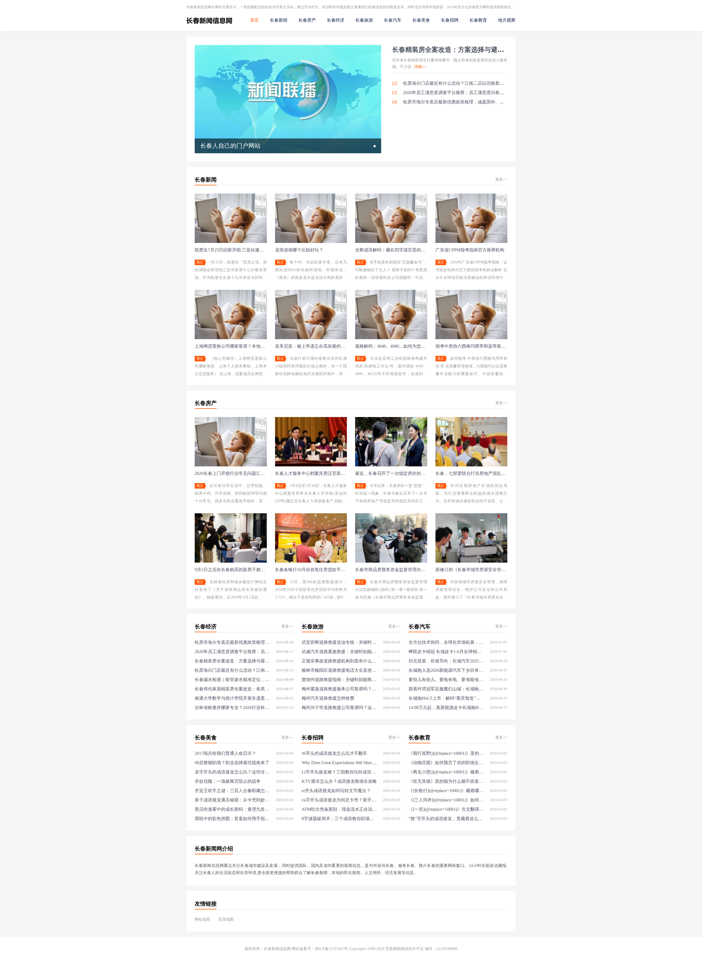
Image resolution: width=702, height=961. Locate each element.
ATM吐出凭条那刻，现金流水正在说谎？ (339, 809)
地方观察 (507, 20)
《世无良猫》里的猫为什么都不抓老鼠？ (446, 781)
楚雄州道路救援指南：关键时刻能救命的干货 (339, 679)
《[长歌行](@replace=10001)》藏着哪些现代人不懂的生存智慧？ (446, 790)
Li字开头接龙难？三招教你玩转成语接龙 (339, 772)
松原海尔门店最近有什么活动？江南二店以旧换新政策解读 (460, 83)
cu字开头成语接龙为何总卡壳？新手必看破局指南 (339, 800)
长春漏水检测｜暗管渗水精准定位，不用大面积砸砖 (232, 679)
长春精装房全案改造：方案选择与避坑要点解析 (461, 49)
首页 (254, 20)
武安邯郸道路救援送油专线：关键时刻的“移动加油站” (339, 642)
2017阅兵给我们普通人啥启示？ (225, 753)
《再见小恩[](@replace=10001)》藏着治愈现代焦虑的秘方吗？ (446, 772)
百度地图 (226, 919)
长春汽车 (392, 20)
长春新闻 (278, 20)
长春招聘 (449, 20)
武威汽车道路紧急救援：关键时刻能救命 (339, 651)
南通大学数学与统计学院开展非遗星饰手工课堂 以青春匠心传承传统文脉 (232, 698)
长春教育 (478, 20)
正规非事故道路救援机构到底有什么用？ (339, 661)
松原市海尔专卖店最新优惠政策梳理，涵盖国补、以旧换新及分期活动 (471, 102)
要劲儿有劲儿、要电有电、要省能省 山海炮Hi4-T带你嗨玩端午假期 (446, 679)
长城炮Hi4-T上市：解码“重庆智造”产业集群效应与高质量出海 (446, 698)
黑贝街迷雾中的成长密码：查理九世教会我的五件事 (232, 809)
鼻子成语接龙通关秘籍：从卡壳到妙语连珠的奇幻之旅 (232, 800)
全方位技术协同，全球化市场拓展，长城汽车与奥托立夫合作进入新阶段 (446, 642)
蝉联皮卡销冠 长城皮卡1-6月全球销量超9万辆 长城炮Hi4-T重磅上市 (446, 651)
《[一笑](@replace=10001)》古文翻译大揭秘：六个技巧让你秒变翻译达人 (446, 809)
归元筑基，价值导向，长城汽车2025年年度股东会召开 (446, 661)
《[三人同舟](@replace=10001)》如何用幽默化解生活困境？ (446, 800)
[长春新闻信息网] (209, 25)
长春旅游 (364, 20)
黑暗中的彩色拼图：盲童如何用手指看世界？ (232, 818)
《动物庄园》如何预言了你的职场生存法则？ (446, 762)
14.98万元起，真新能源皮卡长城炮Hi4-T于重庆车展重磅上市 (446, 707)
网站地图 (202, 919)
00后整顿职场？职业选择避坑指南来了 (232, 762)
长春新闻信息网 (277, 949)
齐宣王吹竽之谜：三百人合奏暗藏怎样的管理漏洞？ (232, 790)
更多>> (501, 179)
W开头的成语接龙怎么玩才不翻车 (334, 753)
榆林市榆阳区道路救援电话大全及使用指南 (339, 670)
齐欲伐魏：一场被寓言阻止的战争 (228, 781)
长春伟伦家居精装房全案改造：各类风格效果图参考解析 (232, 689)
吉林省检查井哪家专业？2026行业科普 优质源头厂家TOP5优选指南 (232, 707)
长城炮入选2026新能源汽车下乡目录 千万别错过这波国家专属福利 (446, 670)
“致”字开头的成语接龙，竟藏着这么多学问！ (446, 818)
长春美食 (421, 20)
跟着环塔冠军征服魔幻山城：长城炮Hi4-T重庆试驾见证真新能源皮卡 (446, 689)
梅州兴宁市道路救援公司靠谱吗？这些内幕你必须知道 (339, 707)
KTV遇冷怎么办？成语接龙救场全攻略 (339, 781)
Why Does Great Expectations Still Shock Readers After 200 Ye (339, 762)
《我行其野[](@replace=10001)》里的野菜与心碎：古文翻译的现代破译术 (446, 753)
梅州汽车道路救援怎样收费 (328, 698)
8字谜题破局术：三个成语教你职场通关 (339, 818)
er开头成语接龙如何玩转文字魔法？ (336, 790)
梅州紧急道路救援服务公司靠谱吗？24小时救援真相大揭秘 (339, 689)
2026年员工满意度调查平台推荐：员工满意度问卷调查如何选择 (464, 92)
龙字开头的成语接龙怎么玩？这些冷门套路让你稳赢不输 (232, 772)
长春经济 (335, 20)
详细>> (420, 67)
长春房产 (307, 20)
